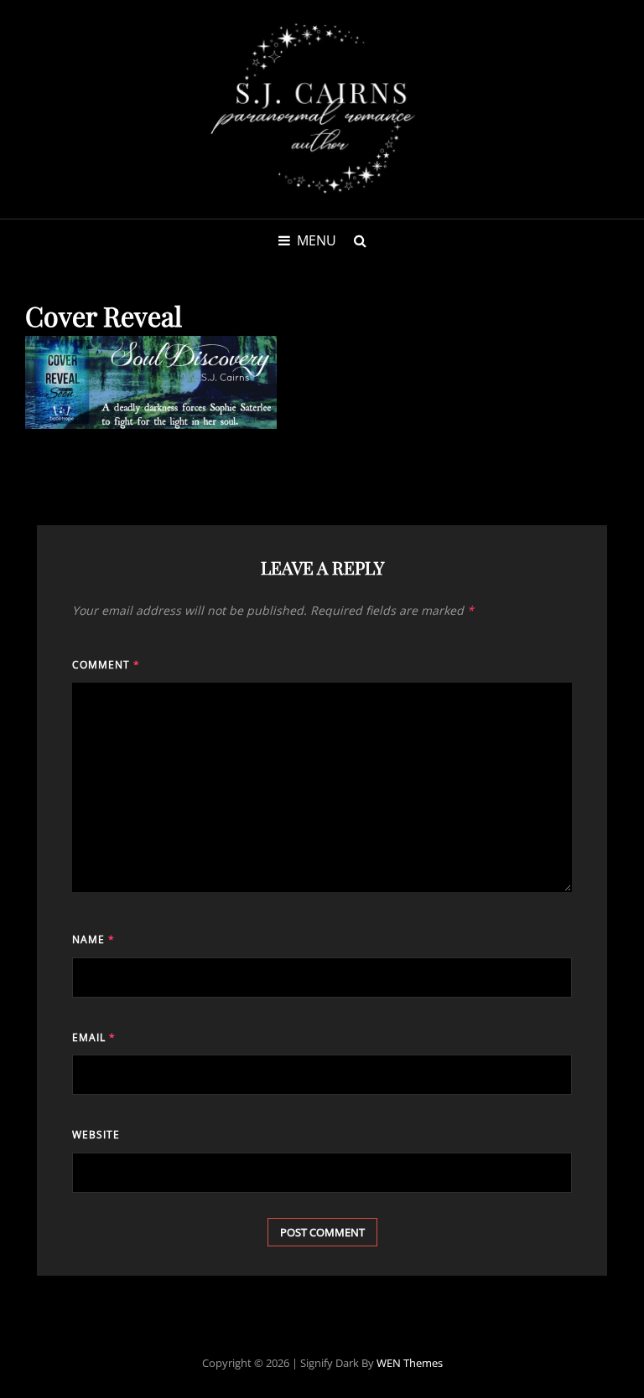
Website (96, 1134)
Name (93, 939)
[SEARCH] (359, 240)
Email (94, 1037)
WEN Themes (410, 1362)
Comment (106, 665)
